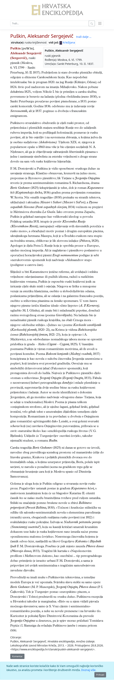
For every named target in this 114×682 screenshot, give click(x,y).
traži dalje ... (83, 37)
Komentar (17, 656)
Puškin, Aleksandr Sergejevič (41, 36)
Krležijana (68, 42)
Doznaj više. (88, 670)
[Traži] (92, 23)
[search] (100, 23)
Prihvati (100, 674)
